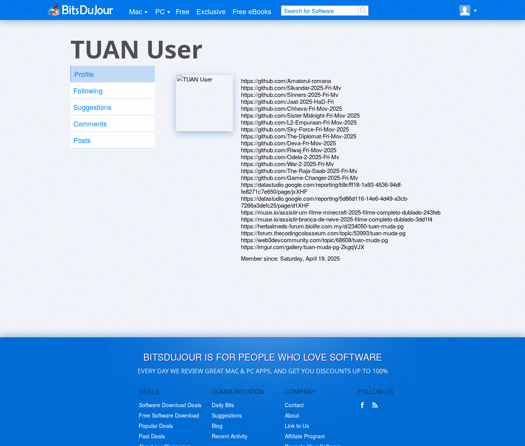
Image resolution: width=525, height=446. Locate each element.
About (292, 415)
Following (88, 90)
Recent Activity (230, 436)
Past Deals (152, 436)
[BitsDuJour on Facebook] (364, 405)
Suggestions (92, 107)
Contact (294, 405)
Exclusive (211, 11)
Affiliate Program (305, 436)
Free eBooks (252, 11)
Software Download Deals (170, 405)
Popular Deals (156, 425)
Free (182, 11)
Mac (135, 11)
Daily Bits (223, 405)
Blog (217, 425)
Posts (82, 140)
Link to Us (297, 425)
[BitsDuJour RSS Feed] (376, 405)
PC (160, 11)
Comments (90, 123)
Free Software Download (169, 415)
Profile (84, 74)
